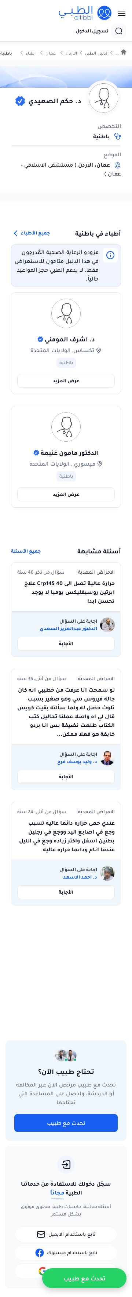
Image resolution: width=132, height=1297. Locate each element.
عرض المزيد (66, 381)
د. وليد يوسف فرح (77, 761)
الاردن (71, 53)
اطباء (31, 53)
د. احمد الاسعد (80, 877)
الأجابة (66, 643)
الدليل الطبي (97, 53)
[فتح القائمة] (119, 13)
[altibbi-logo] (85, 13)
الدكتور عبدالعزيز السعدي (68, 628)
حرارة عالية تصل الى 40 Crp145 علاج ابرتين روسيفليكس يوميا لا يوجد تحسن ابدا (69, 592)
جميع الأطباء (35, 233)
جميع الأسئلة (26, 551)
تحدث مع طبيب (66, 1123)
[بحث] (118, 31)
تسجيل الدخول (92, 31)
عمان (50, 53)
